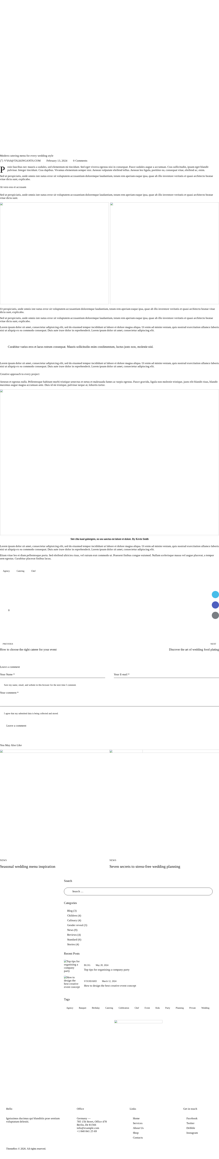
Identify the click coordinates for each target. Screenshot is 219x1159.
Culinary (72, 920)
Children (72, 915)
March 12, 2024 (109, 981)
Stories (71, 944)
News (5, 150)
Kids (158, 1008)
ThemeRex (11, 1148)
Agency (6, 571)
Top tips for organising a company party (107, 969)
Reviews (72, 934)
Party (167, 1008)
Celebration (124, 1008)
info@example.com (88, 1128)
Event (147, 1008)
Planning (180, 1008)
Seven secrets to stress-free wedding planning (145, 866)
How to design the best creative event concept (110, 985)
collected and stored (49, 713)
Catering (20, 571)
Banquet (82, 1008)
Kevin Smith (142, 539)
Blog (70, 910)
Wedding (205, 1008)
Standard (72, 939)
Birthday (96, 1008)
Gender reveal (75, 925)
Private (192, 1008)
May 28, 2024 (102, 965)
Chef (33, 571)
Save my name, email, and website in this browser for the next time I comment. (40, 685)
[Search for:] (138, 891)
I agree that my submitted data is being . (31, 713)
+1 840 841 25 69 (87, 1131)
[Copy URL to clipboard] (215, 625)
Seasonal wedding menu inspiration (27, 866)
